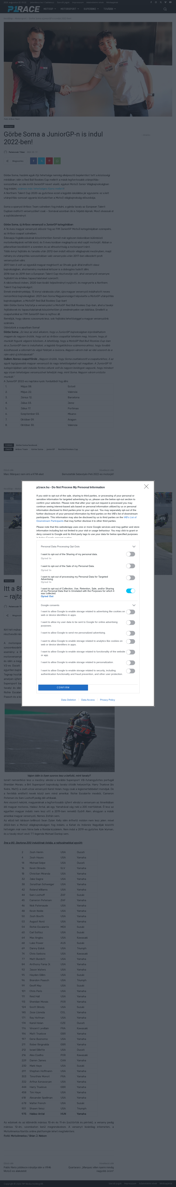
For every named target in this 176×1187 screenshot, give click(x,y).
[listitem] (88, 546)
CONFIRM (63, 687)
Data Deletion (68, 699)
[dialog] (88, 593)
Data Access (88, 699)
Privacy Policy (107, 699)
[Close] (147, 487)
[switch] (130, 554)
